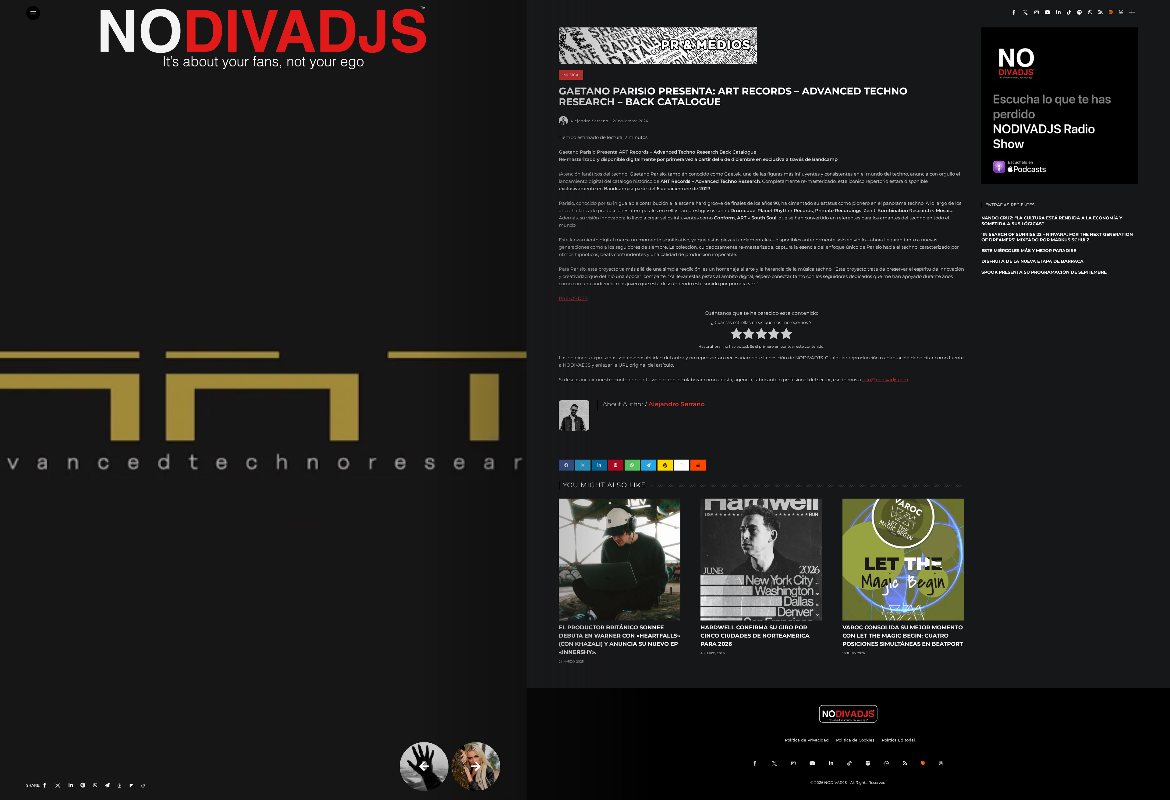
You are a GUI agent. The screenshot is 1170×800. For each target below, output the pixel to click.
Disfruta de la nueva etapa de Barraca (1032, 261)
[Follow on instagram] (1036, 12)
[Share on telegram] (648, 465)
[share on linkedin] (71, 785)
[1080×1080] (1059, 105)
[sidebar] (1132, 12)
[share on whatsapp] (95, 785)
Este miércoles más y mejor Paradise (1028, 250)
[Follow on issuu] (1111, 12)
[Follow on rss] (1100, 12)
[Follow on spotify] (1079, 12)
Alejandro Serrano (589, 121)
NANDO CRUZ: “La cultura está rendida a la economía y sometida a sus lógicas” (1051, 220)
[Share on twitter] (582, 465)
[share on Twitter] (57, 785)
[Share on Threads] (119, 785)
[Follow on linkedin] (1058, 12)
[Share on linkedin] (599, 465)
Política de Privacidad (807, 740)
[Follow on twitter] (1025, 12)
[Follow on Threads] (1121, 12)
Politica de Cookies (855, 740)
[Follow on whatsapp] (1090, 12)
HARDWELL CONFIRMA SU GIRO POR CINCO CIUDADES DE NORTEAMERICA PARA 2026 (755, 635)
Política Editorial (898, 740)
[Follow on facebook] (1014, 12)
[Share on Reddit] (143, 785)
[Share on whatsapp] (632, 465)
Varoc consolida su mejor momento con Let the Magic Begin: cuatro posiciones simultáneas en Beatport (902, 635)
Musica (571, 75)
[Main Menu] (33, 13)
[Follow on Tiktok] (1069, 12)
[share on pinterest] (82, 785)
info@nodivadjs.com (885, 379)
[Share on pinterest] (615, 465)
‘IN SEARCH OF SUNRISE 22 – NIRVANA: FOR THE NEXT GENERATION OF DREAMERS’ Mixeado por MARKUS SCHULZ (1057, 237)
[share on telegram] (107, 785)
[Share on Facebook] (566, 465)
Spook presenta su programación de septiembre (1044, 272)
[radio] (736, 334)
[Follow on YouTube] (1047, 12)
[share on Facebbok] (44, 785)
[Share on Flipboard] (131, 785)
